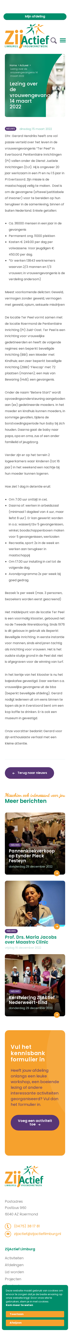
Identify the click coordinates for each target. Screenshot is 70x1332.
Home (13, 65)
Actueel (24, 65)
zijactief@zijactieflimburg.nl (37, 1233)
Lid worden (14, 1271)
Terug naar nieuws (32, 773)
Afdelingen (14, 1264)
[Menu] (63, 40)
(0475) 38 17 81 (26, 1226)
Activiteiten (14, 1258)
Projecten (13, 1279)
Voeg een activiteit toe (35, 1122)
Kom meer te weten (19, 1305)
